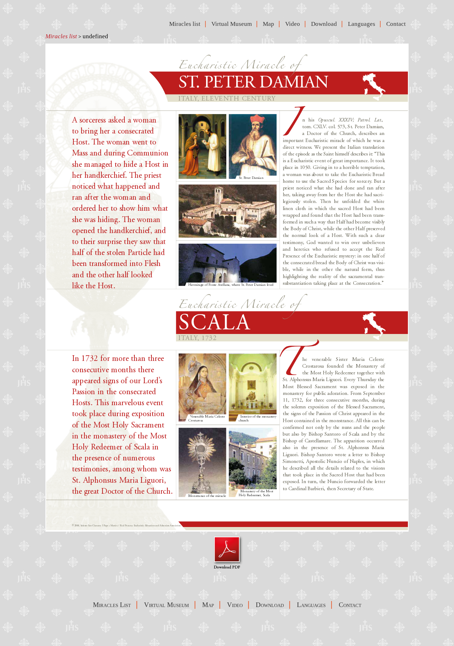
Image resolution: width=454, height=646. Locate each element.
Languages (363, 24)
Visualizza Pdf (227, 552)
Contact (397, 24)
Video (294, 24)
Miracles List (111, 604)
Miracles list (61, 36)
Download (325, 24)
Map (270, 24)
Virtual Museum (233, 24)
